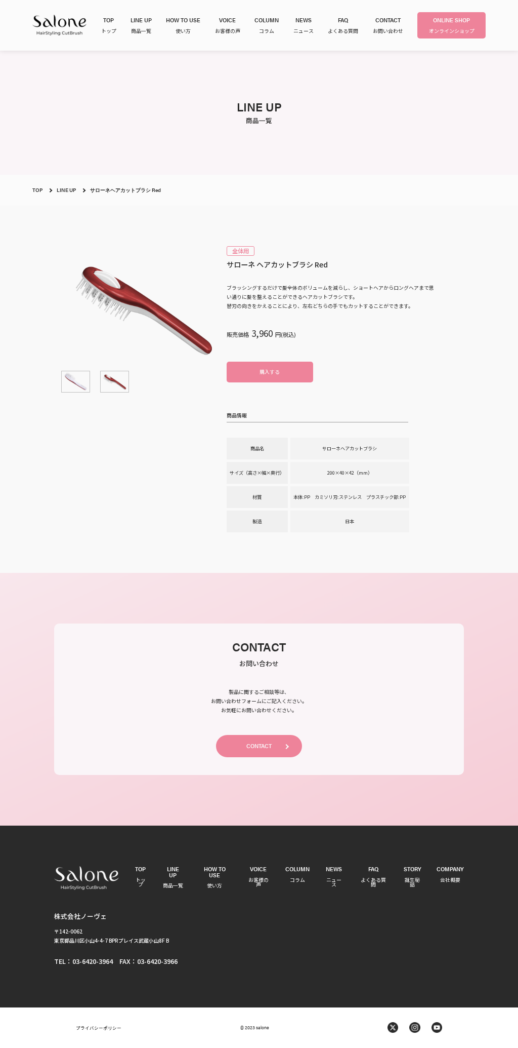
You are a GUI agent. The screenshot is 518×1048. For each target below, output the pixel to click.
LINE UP (66, 189)
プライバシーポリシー (98, 1028)
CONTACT (259, 746)
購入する (270, 371)
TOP (37, 189)
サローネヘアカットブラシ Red (125, 189)
